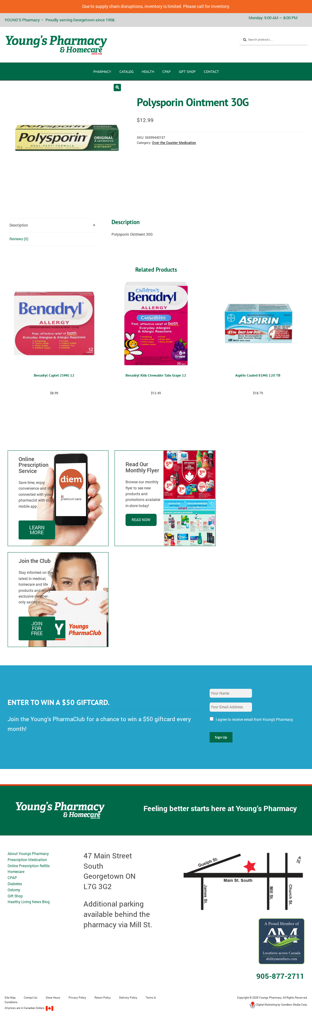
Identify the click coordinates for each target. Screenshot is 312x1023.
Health (148, 71)
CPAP (166, 71)
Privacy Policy (77, 997)
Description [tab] (18, 225)
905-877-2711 (280, 976)
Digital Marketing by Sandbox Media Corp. (281, 1004)
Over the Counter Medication (174, 143)
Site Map (10, 997)
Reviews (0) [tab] (18, 238)
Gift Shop (187, 71)
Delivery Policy (128, 997)
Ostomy (14, 889)
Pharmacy (102, 71)
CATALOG (126, 71)
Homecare (16, 871)
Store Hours (53, 997)
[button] (117, 87)
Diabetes (15, 883)
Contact (211, 71)
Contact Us (30, 997)
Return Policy (102, 997)
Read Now (141, 519)
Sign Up (221, 737)
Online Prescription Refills (29, 865)
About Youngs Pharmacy (28, 853)
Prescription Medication (27, 859)
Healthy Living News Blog (29, 901)
